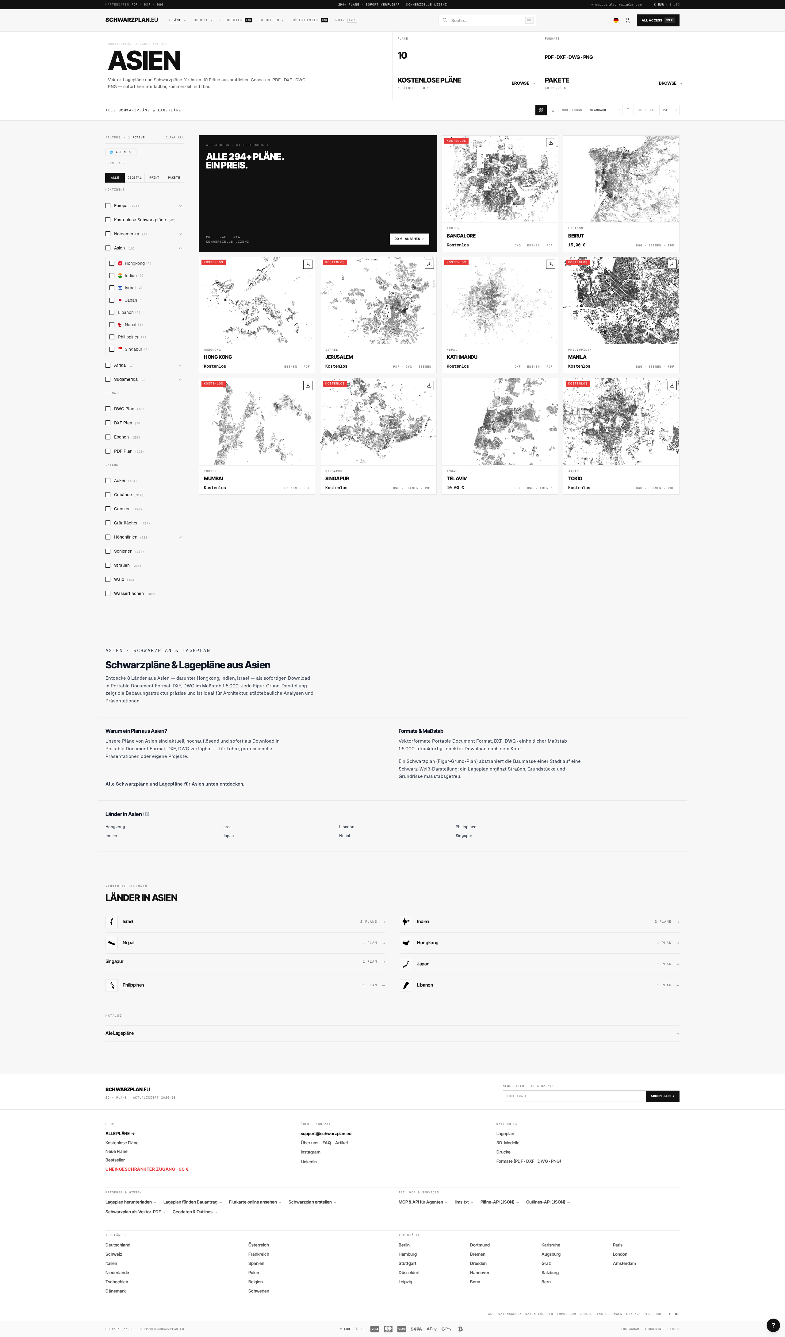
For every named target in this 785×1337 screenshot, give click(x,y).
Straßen (127, 565)
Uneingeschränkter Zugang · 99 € (147, 1169)
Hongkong (138, 263)
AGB (491, 1314)
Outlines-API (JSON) (548, 1202)
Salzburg (550, 1272)
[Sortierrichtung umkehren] (628, 110)
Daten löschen (539, 1314)
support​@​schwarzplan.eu (618, 4)
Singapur (137, 349)
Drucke (503, 1151)
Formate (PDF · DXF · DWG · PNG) (528, 1161)
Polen (253, 1272)
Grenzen (128, 508)
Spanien (256, 1263)
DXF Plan (128, 422)
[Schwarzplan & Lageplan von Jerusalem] (378, 315)
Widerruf (654, 1314)
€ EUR (659, 4)
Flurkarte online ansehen (255, 1202)
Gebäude (129, 494)
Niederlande (117, 1272)
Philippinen (132, 336)
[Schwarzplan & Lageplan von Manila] (621, 315)
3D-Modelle (507, 1142)
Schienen (129, 551)
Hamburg (408, 1254)
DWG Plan (130, 408)
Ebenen (127, 437)
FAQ (327, 1142)
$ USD (675, 4)
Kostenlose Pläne (122, 1142)
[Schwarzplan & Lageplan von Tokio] (621, 436)
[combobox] (486, 20)
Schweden (258, 1290)
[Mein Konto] (627, 20)
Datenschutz (510, 1314)
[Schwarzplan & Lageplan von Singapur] (378, 436)
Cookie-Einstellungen (601, 1314)
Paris (617, 1244)
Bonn (475, 1281)
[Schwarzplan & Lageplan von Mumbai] (257, 436)
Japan (134, 300)
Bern (546, 1281)
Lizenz (632, 1314)
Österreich (258, 1244)
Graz (546, 1263)
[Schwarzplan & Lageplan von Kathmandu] (500, 315)
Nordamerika (131, 233)
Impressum (566, 1314)
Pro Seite (647, 110)
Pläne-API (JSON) (500, 1202)
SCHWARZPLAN (131, 19)
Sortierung (572, 110)
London (620, 1254)
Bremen (477, 1254)
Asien (124, 247)
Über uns (309, 1142)
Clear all (175, 137)
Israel (134, 287)
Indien (134, 275)
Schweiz (113, 1254)
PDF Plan (129, 451)
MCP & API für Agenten (423, 1202)
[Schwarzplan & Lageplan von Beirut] (621, 194)
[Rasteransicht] (541, 110)
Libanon (129, 312)
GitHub (674, 1329)
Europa (126, 205)
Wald (125, 579)
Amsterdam (624, 1263)
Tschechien (116, 1281)
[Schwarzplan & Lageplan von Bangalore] (500, 194)
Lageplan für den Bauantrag (192, 1202)
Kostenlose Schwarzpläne (145, 219)
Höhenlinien (131, 537)
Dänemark (115, 1290)
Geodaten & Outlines (195, 1212)
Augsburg (551, 1254)
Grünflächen (132, 522)
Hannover (479, 1272)
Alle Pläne (120, 1133)
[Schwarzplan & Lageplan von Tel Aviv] (500, 436)
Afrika (124, 365)
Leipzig (405, 1281)
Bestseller (115, 1159)
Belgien (255, 1281)
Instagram (310, 1151)
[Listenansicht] (552, 110)
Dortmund (480, 1244)
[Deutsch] (616, 20)
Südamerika (130, 379)
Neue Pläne (116, 1151)
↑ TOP (674, 1314)
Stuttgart (407, 1263)
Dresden (478, 1263)
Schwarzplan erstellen (312, 1202)
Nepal (134, 324)
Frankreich (258, 1254)
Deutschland (117, 1244)
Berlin (404, 1244)
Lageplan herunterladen (130, 1202)
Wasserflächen (134, 593)
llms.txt (464, 1202)
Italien (111, 1263)
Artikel (341, 1142)
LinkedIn (309, 1161)
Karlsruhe (551, 1244)
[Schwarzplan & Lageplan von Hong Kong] (257, 315)
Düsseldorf (409, 1272)
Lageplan (505, 1133)
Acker (125, 480)
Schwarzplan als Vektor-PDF (135, 1212)
